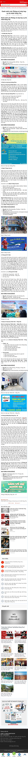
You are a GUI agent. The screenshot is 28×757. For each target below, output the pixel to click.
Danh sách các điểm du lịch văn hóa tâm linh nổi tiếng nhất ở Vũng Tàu (16, 601)
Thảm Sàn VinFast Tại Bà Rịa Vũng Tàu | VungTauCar (18, 509)
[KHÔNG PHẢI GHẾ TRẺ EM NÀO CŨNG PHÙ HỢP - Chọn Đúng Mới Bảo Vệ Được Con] (5, 516)
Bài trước (11, 503)
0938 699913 (24, 2)
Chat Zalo (8, 756)
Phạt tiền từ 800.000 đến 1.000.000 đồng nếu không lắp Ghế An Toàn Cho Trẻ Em (18, 538)
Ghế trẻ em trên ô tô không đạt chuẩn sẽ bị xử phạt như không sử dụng (18, 528)
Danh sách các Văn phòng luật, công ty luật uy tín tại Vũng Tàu (15, 588)
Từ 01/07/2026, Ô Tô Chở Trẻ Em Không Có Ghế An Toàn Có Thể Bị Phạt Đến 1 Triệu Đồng (17, 522)
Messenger (19, 756)
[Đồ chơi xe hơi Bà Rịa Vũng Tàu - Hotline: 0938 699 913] (4, 1)
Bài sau (17, 503)
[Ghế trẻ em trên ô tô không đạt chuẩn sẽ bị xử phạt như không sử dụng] (5, 531)
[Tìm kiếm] (26, 5)
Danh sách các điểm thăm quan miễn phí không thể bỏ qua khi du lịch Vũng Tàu (15, 597)
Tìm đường (3, 756)
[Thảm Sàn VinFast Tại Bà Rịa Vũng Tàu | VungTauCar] (5, 510)
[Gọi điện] (14, 753)
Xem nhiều (5, 558)
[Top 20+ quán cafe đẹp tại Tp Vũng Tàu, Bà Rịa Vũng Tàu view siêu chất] (5, 552)
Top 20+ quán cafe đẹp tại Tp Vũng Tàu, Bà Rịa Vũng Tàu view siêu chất (18, 550)
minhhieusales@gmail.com (9, 741)
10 (2, 601)
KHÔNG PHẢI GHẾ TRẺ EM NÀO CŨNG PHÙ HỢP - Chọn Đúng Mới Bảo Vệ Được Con (18, 515)
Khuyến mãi (5, 606)
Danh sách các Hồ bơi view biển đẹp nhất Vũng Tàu (15, 592)
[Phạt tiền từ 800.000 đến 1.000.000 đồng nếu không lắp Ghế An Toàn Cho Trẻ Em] (5, 542)
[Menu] (1, 1)
